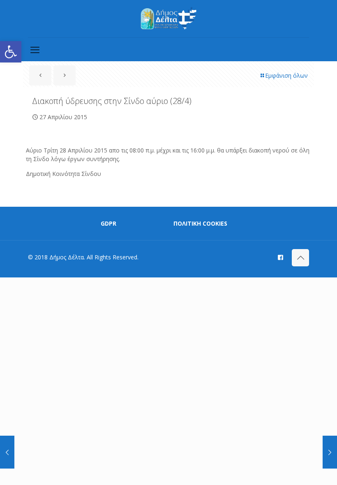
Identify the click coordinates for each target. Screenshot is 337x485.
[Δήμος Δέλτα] (169, 18)
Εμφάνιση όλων (286, 75)
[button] (10, 51)
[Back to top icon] (300, 257)
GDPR (108, 223)
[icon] (280, 257)
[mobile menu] (35, 49)
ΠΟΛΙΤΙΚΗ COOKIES (200, 223)
